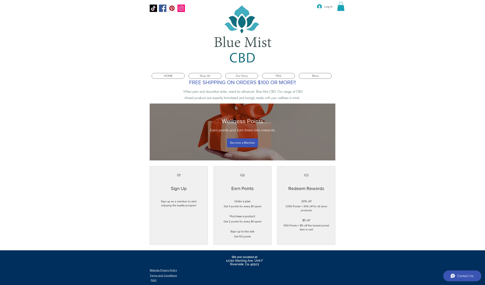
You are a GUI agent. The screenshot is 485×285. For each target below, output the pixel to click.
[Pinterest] (172, 8)
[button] (341, 6)
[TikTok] (153, 8)
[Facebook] (162, 8)
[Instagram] (181, 8)
